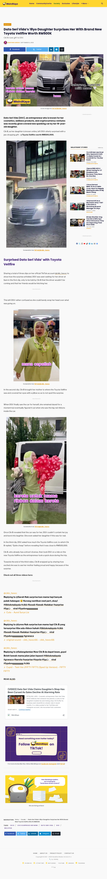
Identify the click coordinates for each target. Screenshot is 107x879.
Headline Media (57, 857)
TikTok (62, 764)
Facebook (44, 764)
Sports (88, 228)
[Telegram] (56, 49)
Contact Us (69, 853)
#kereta (18, 659)
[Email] (61, 49)
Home (17, 819)
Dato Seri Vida (47, 825)
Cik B (12, 825)
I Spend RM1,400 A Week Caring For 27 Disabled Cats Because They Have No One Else (94, 172)
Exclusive (89, 212)
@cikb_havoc (61, 273)
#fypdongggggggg (28, 608)
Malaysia (8, 828)
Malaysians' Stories (79, 147)
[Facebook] (77, 243)
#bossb (31, 604)
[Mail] (94, 244)
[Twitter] (79, 244)
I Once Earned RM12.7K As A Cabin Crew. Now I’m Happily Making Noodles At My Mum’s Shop (95, 188)
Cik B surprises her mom (27, 825)
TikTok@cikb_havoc (41, 527)
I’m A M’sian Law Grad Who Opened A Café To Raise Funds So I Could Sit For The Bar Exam (94, 156)
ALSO (12, 679)
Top (54, 867)
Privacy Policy (56, 853)
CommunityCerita (92, 163)
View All (100, 147)
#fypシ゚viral (11, 608)
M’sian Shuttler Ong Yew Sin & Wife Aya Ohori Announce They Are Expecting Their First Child (95, 221)
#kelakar (48, 604)
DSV (57, 825)
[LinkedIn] (51, 49)
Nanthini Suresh (14, 42)
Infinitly (55, 859)
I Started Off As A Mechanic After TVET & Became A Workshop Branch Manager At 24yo (94, 204)
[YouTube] (84, 244)
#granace (29, 636)
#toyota (37, 659)
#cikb (24, 604)
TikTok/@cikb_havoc (59, 108)
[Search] (102, 3)
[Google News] (97, 244)
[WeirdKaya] (10, 3)
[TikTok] (87, 244)
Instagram (53, 764)
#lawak (39, 604)
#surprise (59, 604)
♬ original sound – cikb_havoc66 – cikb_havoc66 (29, 640)
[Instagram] (82, 244)
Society (7, 24)
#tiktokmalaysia (12, 604)
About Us (43, 853)
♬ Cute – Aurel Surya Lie (16, 612)
